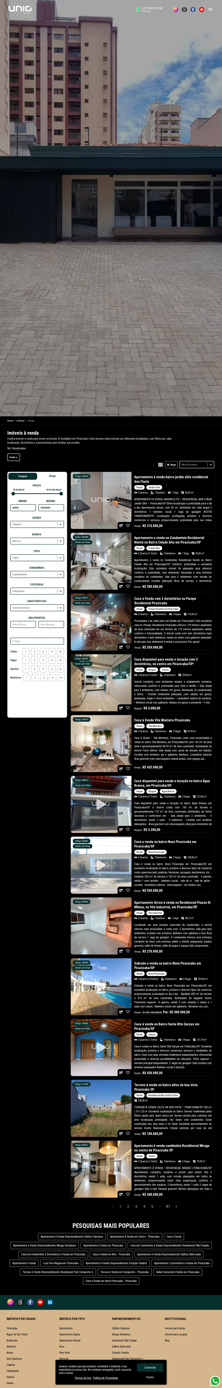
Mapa (173, 464)
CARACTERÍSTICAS (36, 601)
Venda (12, 457)
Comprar (22, 476)
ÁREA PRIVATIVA (36, 617)
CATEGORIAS (36, 584)
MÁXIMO (50, 501)
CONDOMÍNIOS (36, 567)
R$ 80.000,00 (18, 490)
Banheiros (15, 677)
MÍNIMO (23, 501)
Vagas (13, 660)
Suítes (13, 651)
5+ (60, 651)
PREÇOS (37, 485)
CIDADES (36, 517)
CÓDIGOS (36, 634)
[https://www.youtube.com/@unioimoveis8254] (201, 9)
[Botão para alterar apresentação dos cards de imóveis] (160, 465)
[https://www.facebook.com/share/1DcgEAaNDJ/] (193, 9)
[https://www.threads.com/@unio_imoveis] (184, 9)
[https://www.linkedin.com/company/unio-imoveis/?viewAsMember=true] (50, 1302)
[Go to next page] (176, 1206)
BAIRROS (36, 534)
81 (168, 1206)
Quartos (14, 669)
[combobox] (12, 524)
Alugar (52, 476)
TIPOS (36, 551)
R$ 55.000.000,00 (53, 490)
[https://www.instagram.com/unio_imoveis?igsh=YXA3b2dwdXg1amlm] (175, 9)
